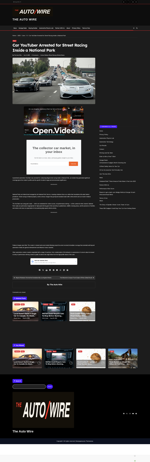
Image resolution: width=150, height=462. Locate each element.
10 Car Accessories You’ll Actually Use (111, 170)
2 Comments (35, 55)
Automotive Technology (106, 142)
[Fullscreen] (82, 112)
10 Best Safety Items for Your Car (109, 166)
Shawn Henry (17, 318)
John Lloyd (45, 318)
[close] (135, 456)
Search (18, 381)
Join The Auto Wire (105, 174)
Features (17, 304)
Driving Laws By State (106, 153)
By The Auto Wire (17, 55)
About (68, 28)
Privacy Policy (76, 28)
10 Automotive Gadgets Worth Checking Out (112, 163)
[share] (68, 108)
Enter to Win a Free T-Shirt (107, 156)
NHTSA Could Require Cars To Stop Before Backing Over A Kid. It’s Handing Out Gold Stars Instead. (53, 316)
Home (101, 131)
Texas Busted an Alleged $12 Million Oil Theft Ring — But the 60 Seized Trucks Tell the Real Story (119, 365)
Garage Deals (23, 28)
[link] (26, 108)
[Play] (73, 112)
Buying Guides (33, 28)
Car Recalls (102, 145)
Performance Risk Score (106, 188)
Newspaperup (80, 441)
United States (61, 55)
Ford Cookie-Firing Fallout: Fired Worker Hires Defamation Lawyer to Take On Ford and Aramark (81, 316)
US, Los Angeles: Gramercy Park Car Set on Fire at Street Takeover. (48, 109)
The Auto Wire (24, 19)
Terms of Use (86, 28)
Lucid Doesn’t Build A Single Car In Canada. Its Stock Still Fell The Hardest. (25, 315)
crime (42, 55)
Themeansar (89, 441)
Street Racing (52, 55)
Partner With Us (60, 28)
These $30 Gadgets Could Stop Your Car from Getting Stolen (117, 208)
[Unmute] (75, 112)
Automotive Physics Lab (46, 28)
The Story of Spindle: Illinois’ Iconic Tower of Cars (114, 204)
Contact (101, 149)
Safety (46, 55)
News (15, 28)
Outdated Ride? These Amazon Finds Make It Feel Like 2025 (117, 181)
